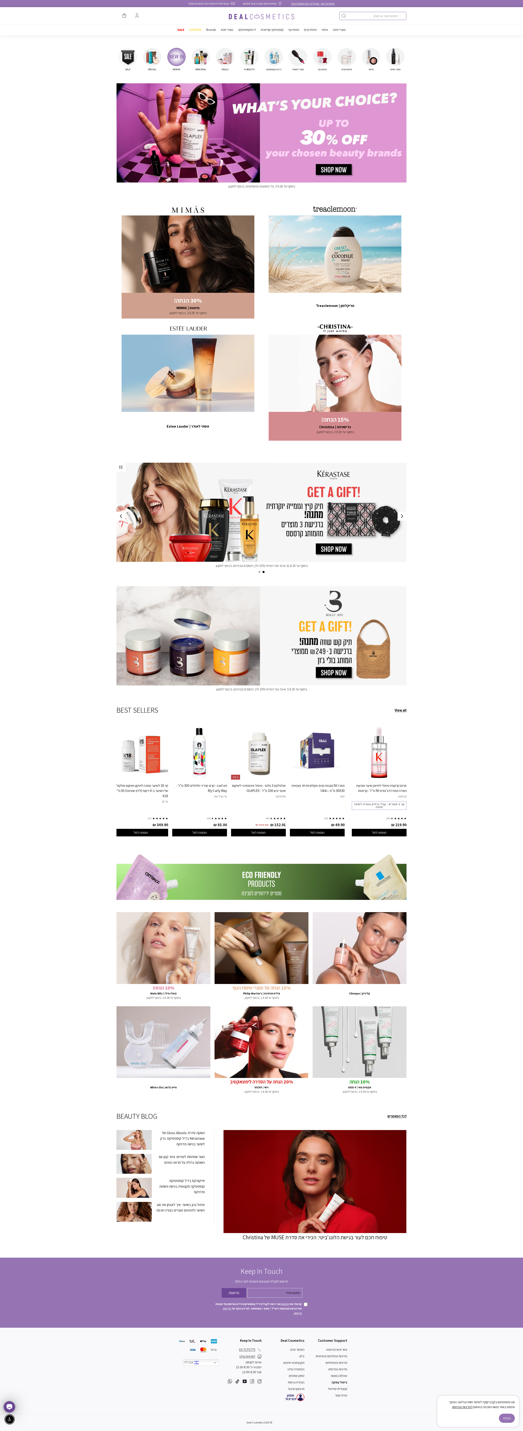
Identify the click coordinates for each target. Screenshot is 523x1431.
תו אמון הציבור (296, 1389)
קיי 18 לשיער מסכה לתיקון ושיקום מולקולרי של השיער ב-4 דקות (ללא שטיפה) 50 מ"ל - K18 (140, 790)
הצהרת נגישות (296, 1382)
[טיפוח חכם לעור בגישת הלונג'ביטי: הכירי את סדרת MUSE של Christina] (315, 1181)
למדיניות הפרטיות (462, 1407)
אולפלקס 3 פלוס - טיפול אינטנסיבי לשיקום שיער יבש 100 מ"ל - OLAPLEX (259, 788)
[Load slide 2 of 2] (259, 572)
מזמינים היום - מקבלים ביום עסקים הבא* (313, 4)
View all (401, 710)
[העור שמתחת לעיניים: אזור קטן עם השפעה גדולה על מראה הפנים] (134, 1164)
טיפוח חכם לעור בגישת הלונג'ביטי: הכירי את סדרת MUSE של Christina (315, 1237)
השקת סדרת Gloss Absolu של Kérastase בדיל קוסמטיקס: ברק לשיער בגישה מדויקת (182, 1138)
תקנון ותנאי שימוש (293, 1363)
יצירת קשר (341, 1395)
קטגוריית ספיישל (337, 1389)
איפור (325, 30)
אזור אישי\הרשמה (336, 1349)
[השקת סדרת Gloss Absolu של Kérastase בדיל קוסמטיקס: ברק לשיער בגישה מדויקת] (134, 1140)
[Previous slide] (402, 516)
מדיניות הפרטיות (337, 1369)
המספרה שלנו (296, 1369)
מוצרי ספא (227, 30)
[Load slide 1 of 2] (264, 572)
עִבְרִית (189, 1362)
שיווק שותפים (296, 1376)
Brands (211, 30)
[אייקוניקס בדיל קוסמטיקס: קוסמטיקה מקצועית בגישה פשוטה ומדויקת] (134, 1188)
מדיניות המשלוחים (336, 1363)
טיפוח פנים (310, 30)
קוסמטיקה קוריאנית (272, 30)
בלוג (301, 1356)
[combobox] (372, 16)
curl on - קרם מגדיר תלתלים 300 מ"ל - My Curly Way (202, 788)
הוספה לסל (379, 832)
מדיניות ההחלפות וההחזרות (331, 1356)
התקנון (285, 1304)
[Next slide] (120, 516)
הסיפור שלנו (297, 1349)
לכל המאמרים (397, 1116)
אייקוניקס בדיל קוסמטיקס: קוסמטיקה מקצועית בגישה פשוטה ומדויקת (182, 1186)
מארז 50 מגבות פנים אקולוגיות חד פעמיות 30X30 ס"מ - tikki (318, 788)
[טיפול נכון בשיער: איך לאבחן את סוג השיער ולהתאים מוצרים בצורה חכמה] (134, 1212)
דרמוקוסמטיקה (247, 30)
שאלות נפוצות (339, 1376)
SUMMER (195, 30)
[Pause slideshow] (120, 467)
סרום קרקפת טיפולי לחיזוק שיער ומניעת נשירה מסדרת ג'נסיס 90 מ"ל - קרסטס (381, 788)
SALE (180, 30)
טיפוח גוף (293, 30)
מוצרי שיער (339, 30)
